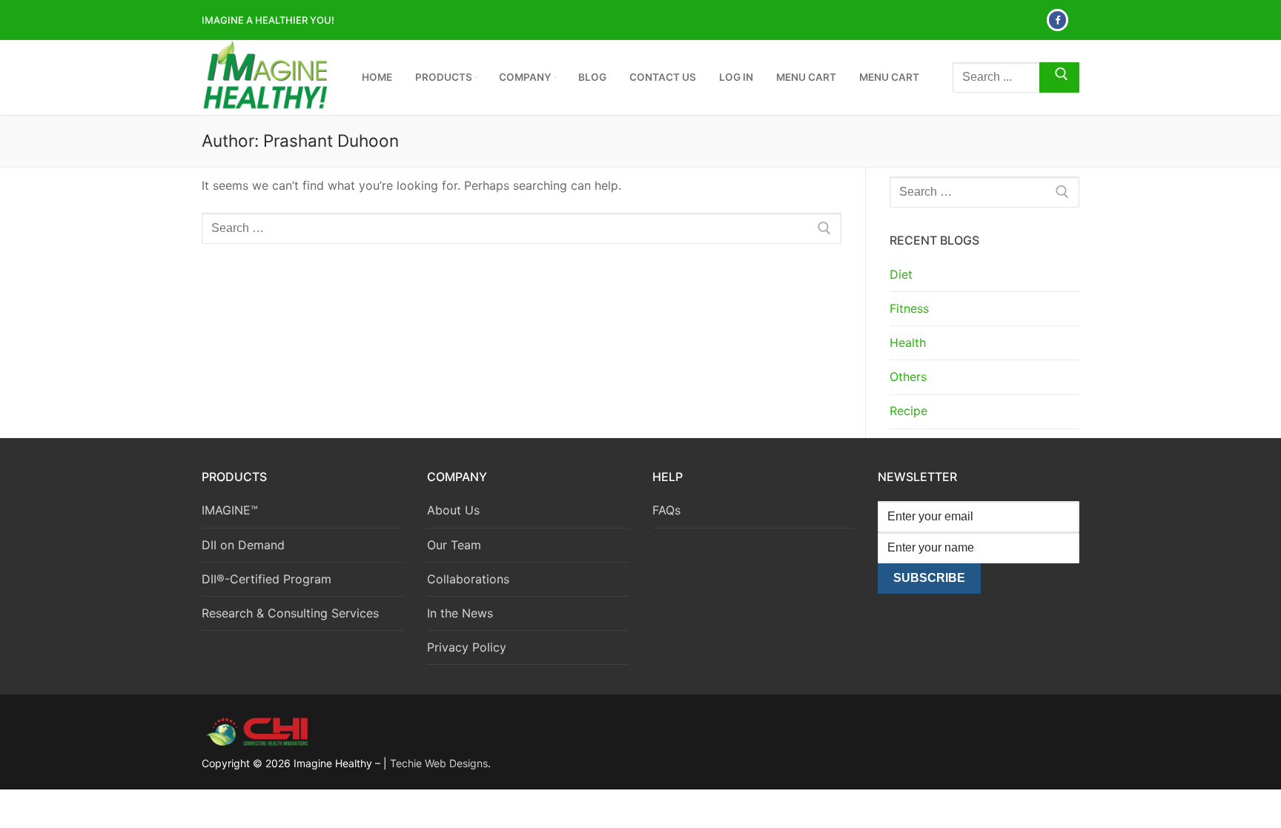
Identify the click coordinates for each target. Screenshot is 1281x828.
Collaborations (468, 579)
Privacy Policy (466, 647)
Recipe (908, 410)
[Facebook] (1057, 19)
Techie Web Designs (439, 763)
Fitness (909, 308)
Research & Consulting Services (290, 613)
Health (908, 342)
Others (908, 376)
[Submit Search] (1059, 77)
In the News (460, 613)
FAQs (666, 510)
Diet (901, 274)
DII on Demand (243, 544)
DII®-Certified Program (266, 579)
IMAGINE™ (230, 510)
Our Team (454, 544)
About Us (453, 510)
